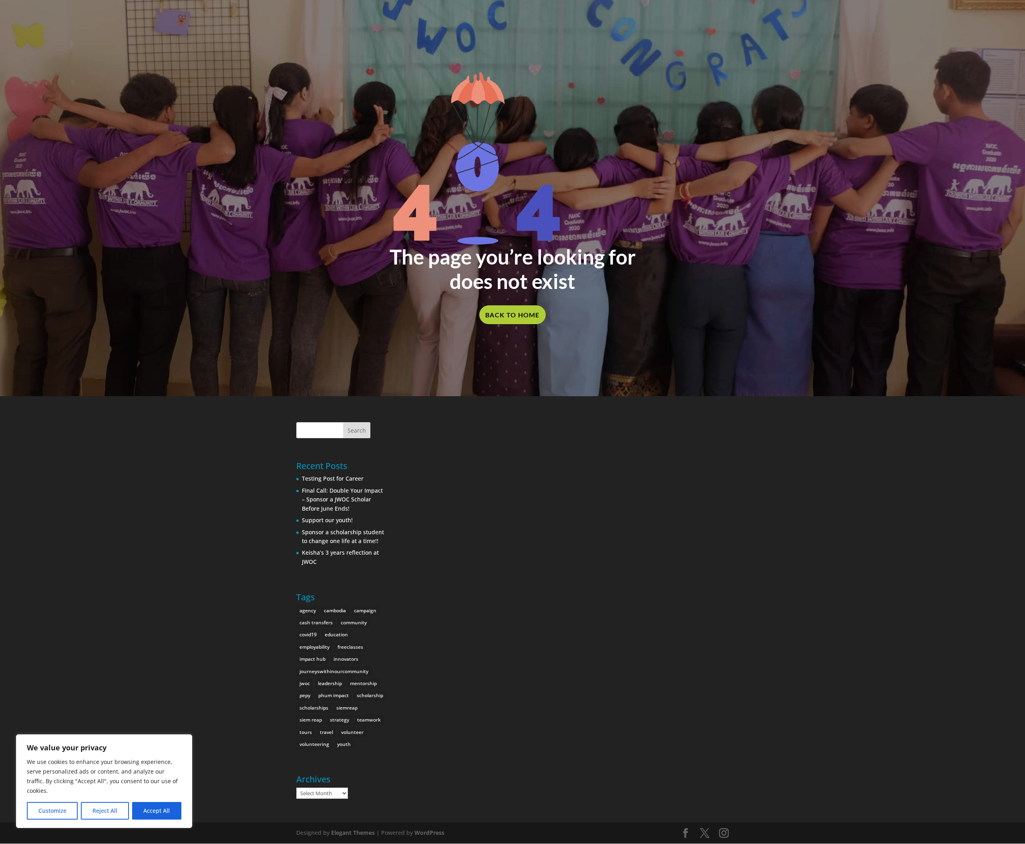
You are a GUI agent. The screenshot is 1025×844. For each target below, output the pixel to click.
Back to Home (512, 315)
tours (305, 732)
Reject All (104, 810)
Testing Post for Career (333, 478)
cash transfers (316, 622)
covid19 (308, 634)
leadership (330, 683)
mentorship (363, 683)
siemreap (347, 707)
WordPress (429, 832)
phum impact (333, 695)
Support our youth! (327, 520)
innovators (346, 659)
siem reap (310, 719)
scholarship (370, 695)
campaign (365, 610)
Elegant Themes (353, 832)
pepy (304, 695)
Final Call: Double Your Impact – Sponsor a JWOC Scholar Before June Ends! (342, 499)
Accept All (156, 810)
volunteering (314, 744)
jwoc (304, 683)
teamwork (369, 719)
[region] (104, 781)
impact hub (312, 659)
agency (307, 610)
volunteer (352, 732)
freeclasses (350, 647)
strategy (339, 719)
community (354, 622)
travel (326, 732)
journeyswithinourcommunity (333, 671)
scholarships (313, 707)
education (336, 634)
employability (314, 647)
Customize (52, 810)
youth (344, 744)
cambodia (335, 610)
